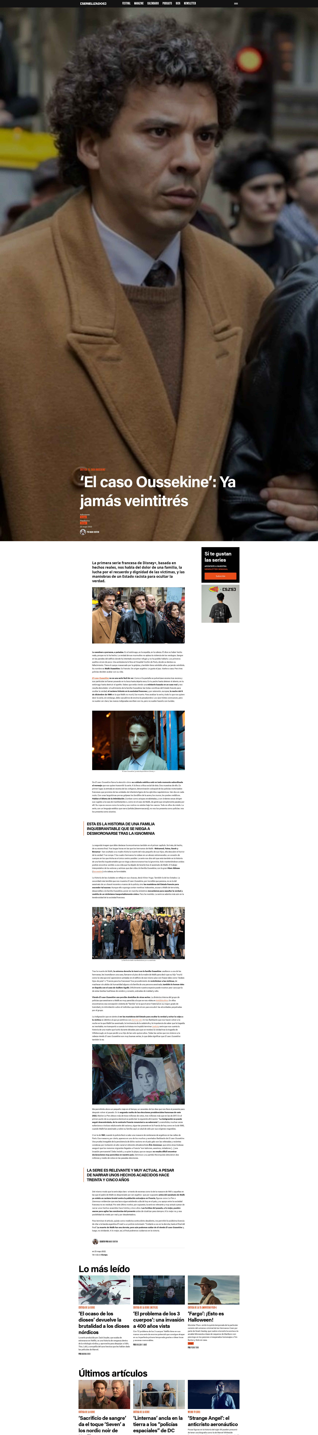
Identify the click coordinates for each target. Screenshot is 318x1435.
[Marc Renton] (83, 532)
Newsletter (190, 3)
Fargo (191, 1343)
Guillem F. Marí (141, 1345)
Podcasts (167, 3)
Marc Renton (94, 532)
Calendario (153, 3)
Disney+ (83, 523)
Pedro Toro (195, 1347)
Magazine (139, 3)
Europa (83, 517)
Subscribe (220, 576)
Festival (126, 3)
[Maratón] (220, 605)
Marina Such (85, 1354)
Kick (178, 3)
